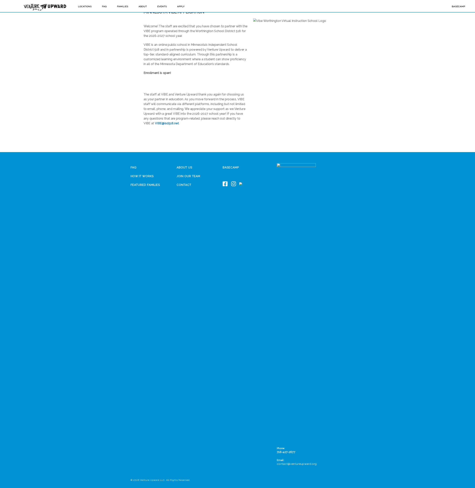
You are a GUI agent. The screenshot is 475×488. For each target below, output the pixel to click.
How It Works (142, 176)
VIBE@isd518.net (167, 123)
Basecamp (458, 6)
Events (162, 6)
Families (122, 6)
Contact (184, 185)
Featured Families (145, 185)
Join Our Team (188, 176)
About (143, 6)
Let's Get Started (195, 83)
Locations (85, 6)
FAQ (104, 6)
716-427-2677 (286, 452)
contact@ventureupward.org (297, 464)
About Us (184, 167)
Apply (181, 6)
